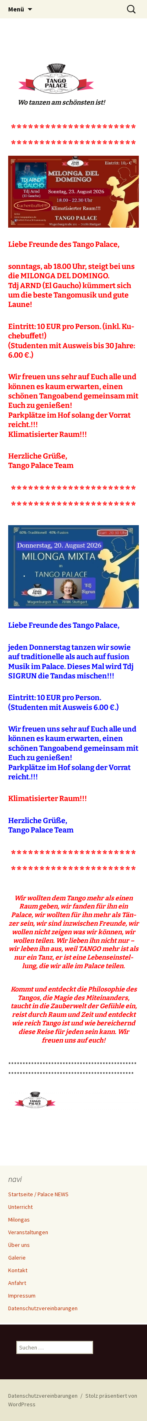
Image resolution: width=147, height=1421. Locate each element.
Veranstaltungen (28, 1232)
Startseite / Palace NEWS (38, 1194)
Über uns (19, 1245)
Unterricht (20, 1207)
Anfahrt (17, 1283)
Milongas (19, 1219)
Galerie (17, 1257)
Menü (16, 9)
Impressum (22, 1295)
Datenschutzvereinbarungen (43, 1308)
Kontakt (17, 1270)
